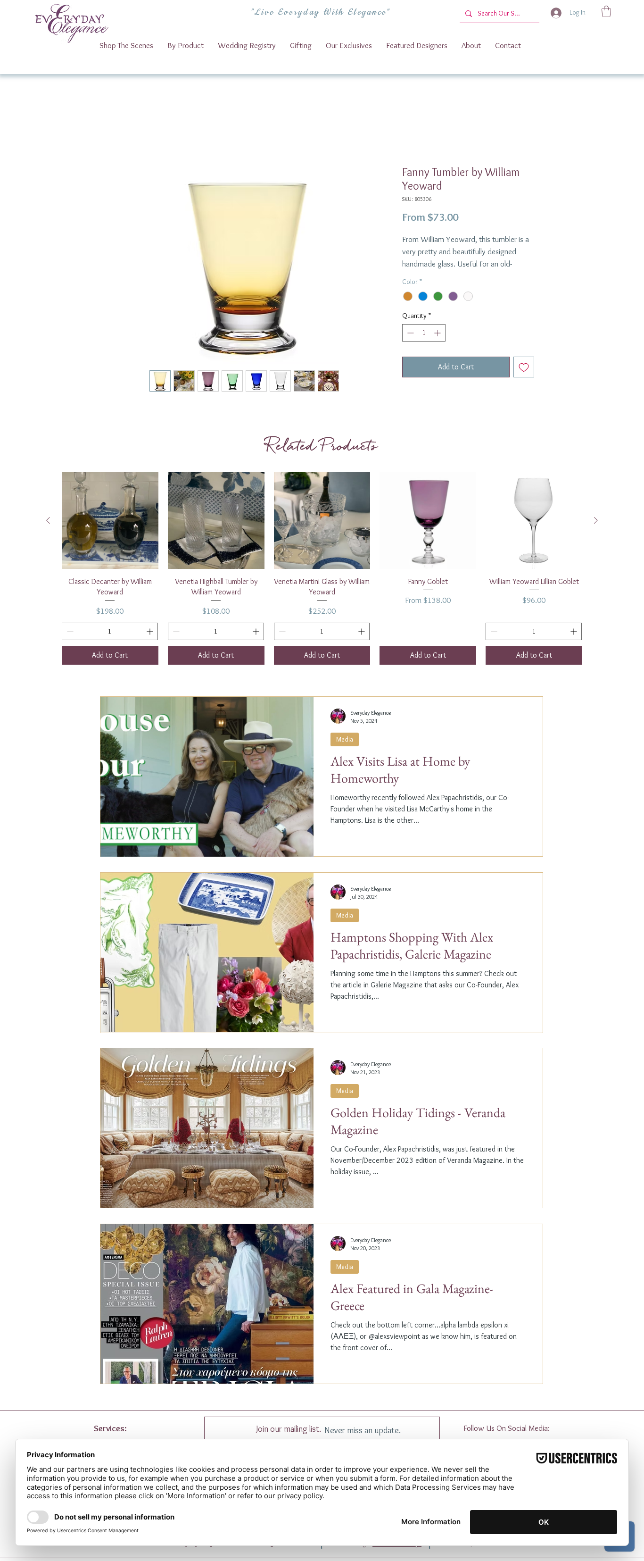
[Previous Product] (48, 532)
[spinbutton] (423, 345)
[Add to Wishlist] (523, 379)
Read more (417, 276)
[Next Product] (596, 532)
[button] (606, 11)
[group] (322, 580)
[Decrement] (409, 345)
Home (118, 132)
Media (344, 751)
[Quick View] (110, 532)
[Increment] (438, 345)
